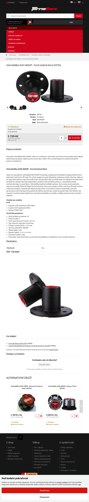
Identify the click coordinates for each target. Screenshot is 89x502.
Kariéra (63, 465)
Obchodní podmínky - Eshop (43, 450)
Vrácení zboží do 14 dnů (42, 456)
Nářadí (11, 32)
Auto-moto (12, 28)
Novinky (11, 47)
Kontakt (63, 453)
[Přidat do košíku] (41, 416)
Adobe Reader (53, 349)
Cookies (63, 467)
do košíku (76, 138)
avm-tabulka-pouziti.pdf (17, 343)
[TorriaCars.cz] (6, 55)
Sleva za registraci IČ (68, 462)
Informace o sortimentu (42, 462)
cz (75, 2)
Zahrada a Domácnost (15, 459)
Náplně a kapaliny (15, 36)
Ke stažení (37, 467)
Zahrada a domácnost (17, 43)
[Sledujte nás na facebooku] (20, 437)
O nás (63, 450)
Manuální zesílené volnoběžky (40, 55)
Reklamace (38, 453)
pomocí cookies (62, 482)
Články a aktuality (67, 447)
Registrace (23, 2)
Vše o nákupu (38, 447)
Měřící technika (14, 39)
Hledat (78, 16)
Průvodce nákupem (40, 465)
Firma (63, 459)
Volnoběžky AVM (23, 55)
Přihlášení (11, 2)
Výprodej (11, 51)
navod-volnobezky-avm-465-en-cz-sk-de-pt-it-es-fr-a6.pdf (29, 346)
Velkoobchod (65, 456)
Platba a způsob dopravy (42, 459)
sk (82, 2)
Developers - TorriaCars (69, 470)
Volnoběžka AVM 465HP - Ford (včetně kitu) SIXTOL (22, 59)
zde (79, 484)
